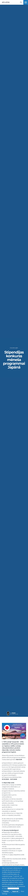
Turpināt (6, 891)
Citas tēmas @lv (14, 347)
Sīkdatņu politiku (13, 888)
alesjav (14, 713)
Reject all (15, 891)
